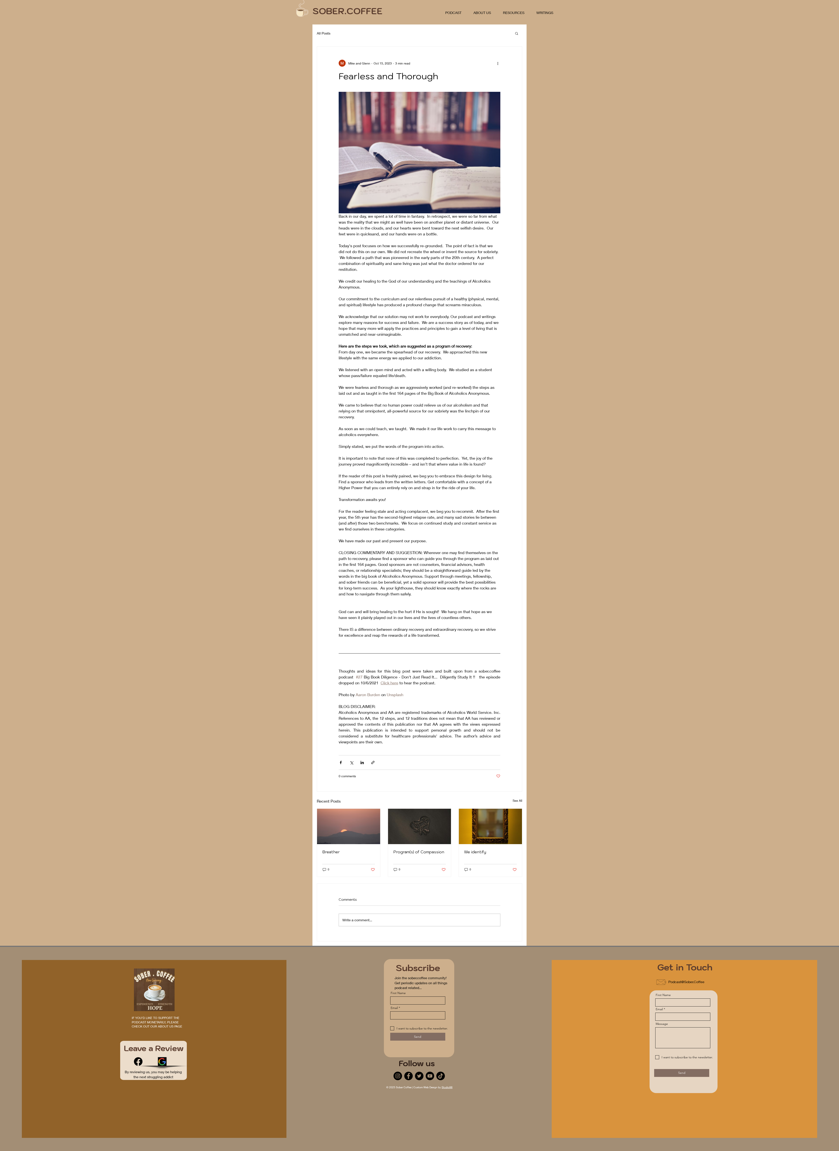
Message (662, 1023)
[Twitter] (419, 1076)
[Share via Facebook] (341, 762)
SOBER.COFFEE (347, 11)
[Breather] (348, 826)
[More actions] (497, 63)
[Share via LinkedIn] (362, 762)
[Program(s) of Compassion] (419, 826)
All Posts (323, 33)
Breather (331, 851)
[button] (517, 33)
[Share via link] (373, 762)
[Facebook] (138, 1061)
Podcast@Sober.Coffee (686, 982)
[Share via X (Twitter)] (351, 762)
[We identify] (490, 826)
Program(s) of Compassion (418, 851)
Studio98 (447, 1087)
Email (394, 1007)
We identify (475, 851)
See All (517, 800)
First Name (398, 993)
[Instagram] (397, 1076)
